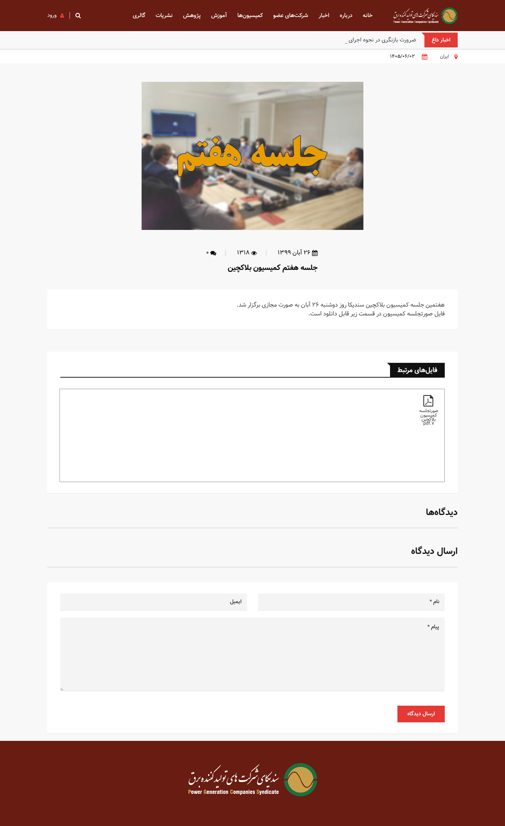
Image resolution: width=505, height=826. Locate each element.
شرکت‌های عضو (290, 15)
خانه (368, 15)
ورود (52, 15)
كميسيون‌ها (250, 15)
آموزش (219, 15)
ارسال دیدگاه (421, 713)
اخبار (324, 15)
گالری (139, 15)
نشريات (164, 15)
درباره (346, 15)
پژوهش (192, 15)
